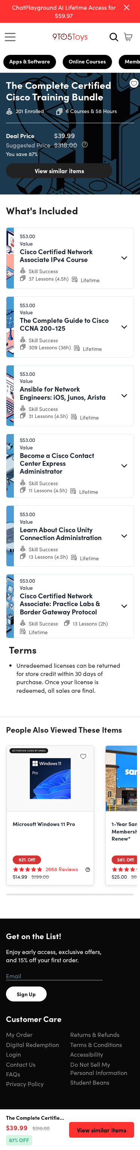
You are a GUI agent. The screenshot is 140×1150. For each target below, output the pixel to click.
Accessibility (86, 1054)
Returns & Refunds (94, 1034)
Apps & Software (29, 61)
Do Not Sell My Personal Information (98, 1068)
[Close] (127, 7)
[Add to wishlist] (134, 83)
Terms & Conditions (96, 1044)
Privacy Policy (25, 1083)
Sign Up (26, 994)
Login (13, 1054)
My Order (19, 1034)
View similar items (59, 170)
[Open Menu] (11, 36)
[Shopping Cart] (128, 37)
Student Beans (89, 1082)
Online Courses (87, 61)
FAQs (13, 1074)
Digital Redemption (32, 1044)
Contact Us (20, 1064)
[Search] (113, 36)
